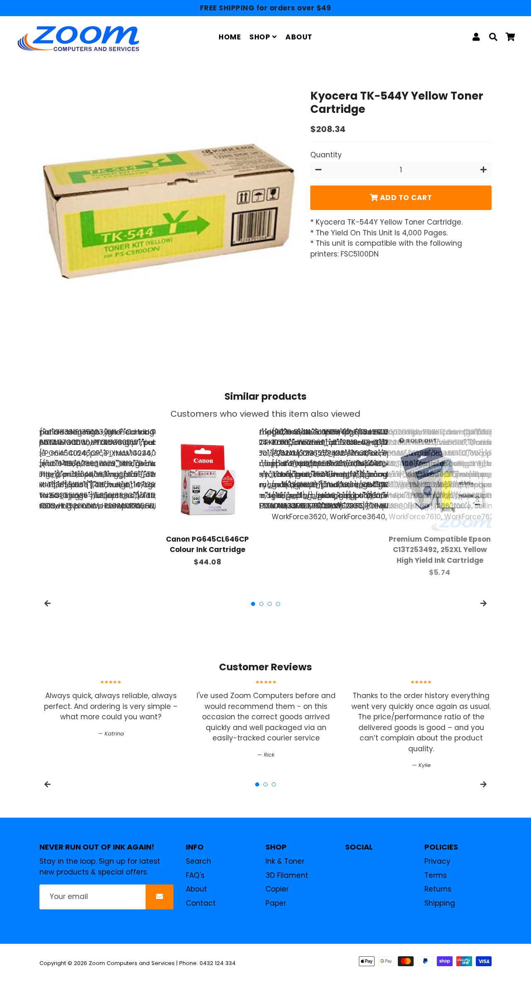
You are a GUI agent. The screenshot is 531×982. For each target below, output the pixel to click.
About (196, 889)
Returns (437, 889)
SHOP (260, 37)
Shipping (439, 903)
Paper (276, 903)
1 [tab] (253, 604)
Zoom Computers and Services (132, 963)
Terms (435, 875)
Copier (277, 889)
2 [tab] (261, 604)
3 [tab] (270, 604)
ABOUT (298, 37)
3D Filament (287, 875)
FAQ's (195, 875)
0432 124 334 (218, 963)
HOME (230, 37)
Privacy (437, 861)
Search (198, 861)
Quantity (326, 154)
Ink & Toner (285, 861)
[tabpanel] (207, 497)
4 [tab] (278, 604)
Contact (201, 903)
